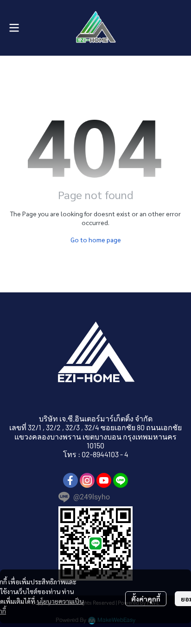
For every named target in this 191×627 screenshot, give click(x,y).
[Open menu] (14, 28)
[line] (120, 480)
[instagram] (87, 480)
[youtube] (103, 480)
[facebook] (70, 480)
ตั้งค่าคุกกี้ (145, 599)
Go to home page (95, 239)
